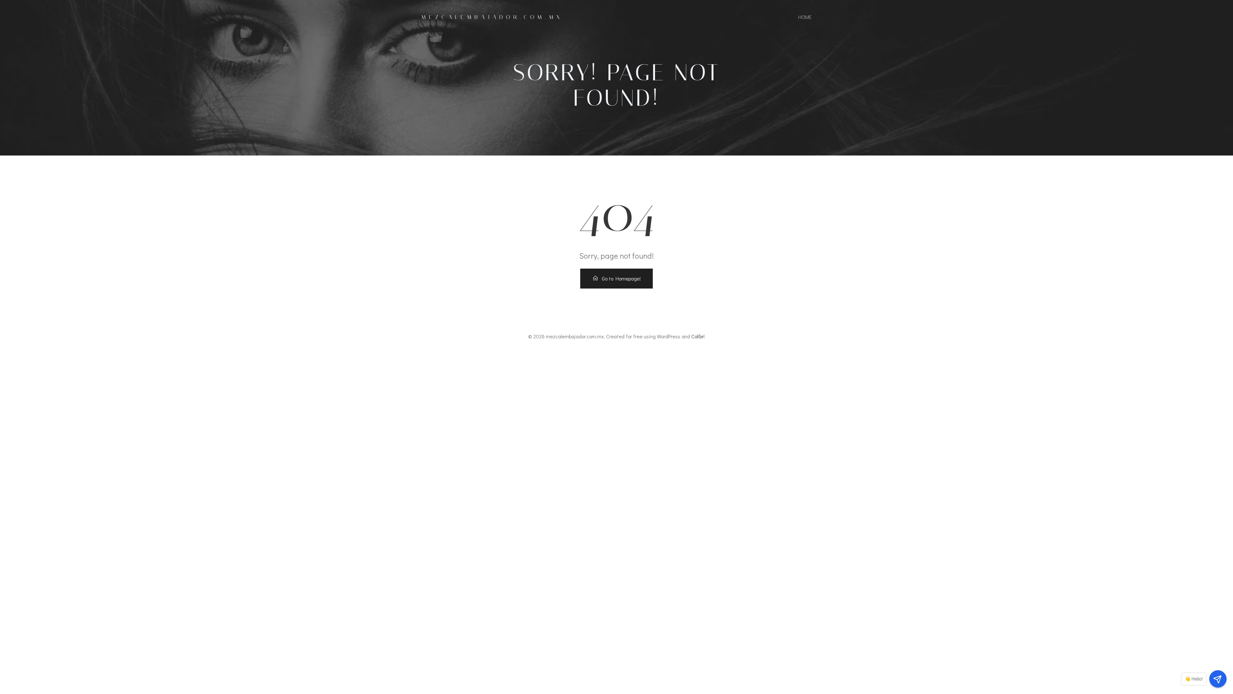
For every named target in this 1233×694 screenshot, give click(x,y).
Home (805, 16)
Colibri (698, 336)
